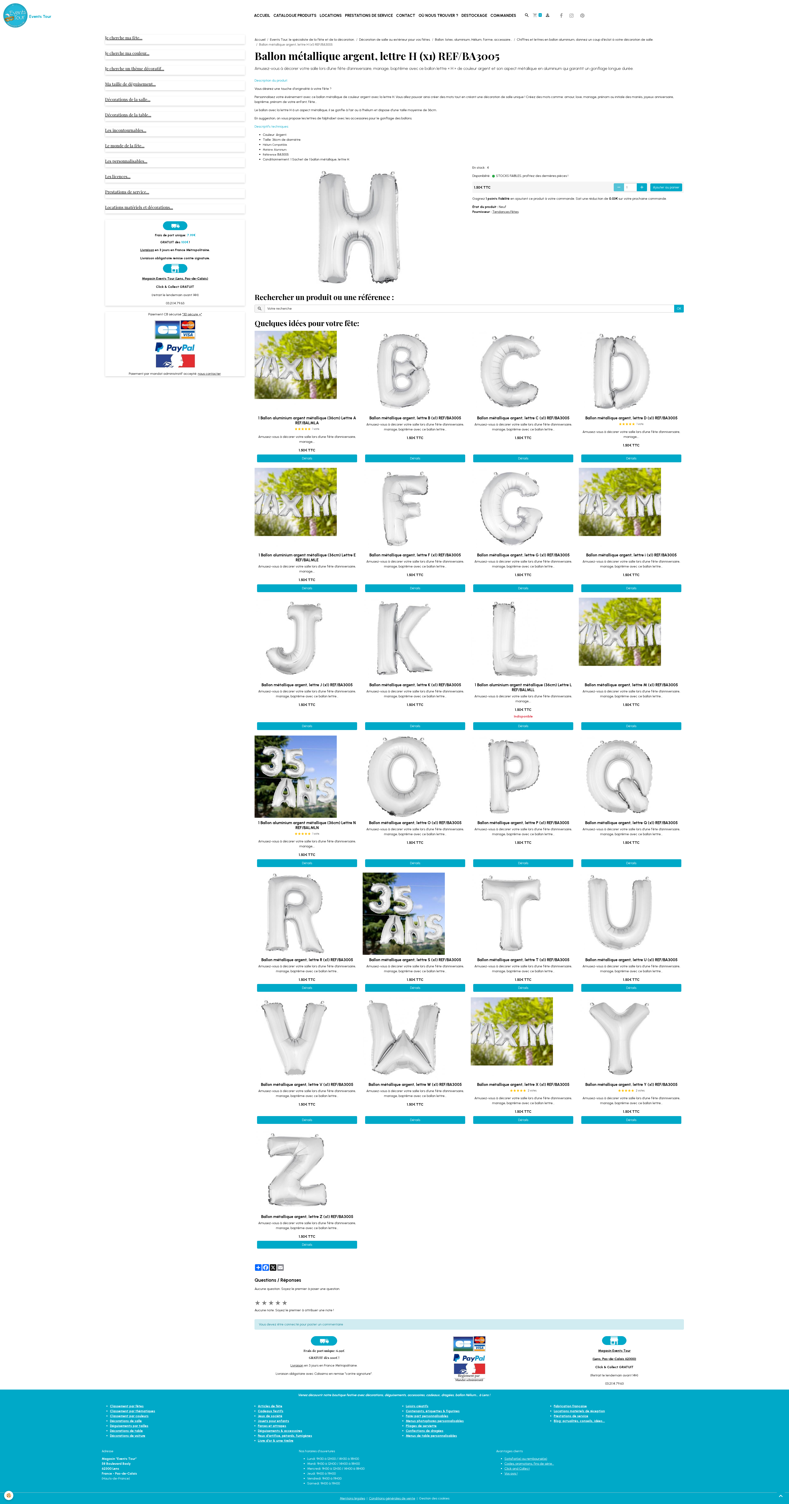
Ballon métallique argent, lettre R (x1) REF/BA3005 (307, 959)
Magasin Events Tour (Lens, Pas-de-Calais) (175, 278)
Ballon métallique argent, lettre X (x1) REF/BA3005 (523, 1084)
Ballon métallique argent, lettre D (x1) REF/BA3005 (631, 418)
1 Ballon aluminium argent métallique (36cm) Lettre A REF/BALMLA (307, 420)
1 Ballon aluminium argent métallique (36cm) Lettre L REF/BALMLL (523, 687)
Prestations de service (369, 15)
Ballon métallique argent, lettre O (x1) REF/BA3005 (415, 822)
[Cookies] (8, 1495)
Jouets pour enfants (273, 1421)
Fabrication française (570, 1406)
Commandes (503, 15)
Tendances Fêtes (505, 212)
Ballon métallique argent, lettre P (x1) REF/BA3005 (523, 822)
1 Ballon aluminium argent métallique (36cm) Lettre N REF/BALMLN (307, 825)
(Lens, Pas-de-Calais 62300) (614, 1359)
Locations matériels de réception (579, 1411)
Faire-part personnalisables (427, 1416)
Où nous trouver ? (438, 15)
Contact (405, 15)
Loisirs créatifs (417, 1406)
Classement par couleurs (129, 1416)
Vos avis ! (511, 1473)
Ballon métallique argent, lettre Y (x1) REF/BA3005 (631, 1084)
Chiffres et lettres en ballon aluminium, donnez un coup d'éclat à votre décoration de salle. (585, 40)
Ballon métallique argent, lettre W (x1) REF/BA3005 (415, 1084)
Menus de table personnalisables (431, 1436)
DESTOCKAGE (474, 15)
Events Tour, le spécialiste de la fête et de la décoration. (312, 40)
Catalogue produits (294, 15)
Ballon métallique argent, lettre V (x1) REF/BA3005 (307, 1084)
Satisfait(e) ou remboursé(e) (525, 1459)
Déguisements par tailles (129, 1426)
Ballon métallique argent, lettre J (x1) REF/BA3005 (307, 685)
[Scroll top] (781, 1496)
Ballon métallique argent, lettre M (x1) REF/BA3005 (631, 685)
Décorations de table (126, 1431)
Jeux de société (270, 1416)
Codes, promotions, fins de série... (529, 1464)
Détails (307, 458)
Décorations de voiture (127, 1436)
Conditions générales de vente (392, 1498)
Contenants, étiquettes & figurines (433, 1411)
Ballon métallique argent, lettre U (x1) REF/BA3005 (631, 959)
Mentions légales (352, 1498)
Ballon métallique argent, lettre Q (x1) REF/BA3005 (631, 822)
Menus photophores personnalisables (435, 1421)
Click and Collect (517, 1469)
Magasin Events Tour (614, 1351)
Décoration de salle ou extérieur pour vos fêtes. (394, 40)
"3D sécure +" (192, 314)
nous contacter (209, 374)
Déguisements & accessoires (280, 1431)
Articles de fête (270, 1406)
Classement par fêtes (127, 1406)
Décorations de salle (126, 1421)
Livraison (297, 1365)
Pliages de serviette (421, 1426)
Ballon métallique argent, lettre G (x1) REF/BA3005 (523, 555)
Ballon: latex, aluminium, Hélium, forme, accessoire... (473, 40)
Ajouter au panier (666, 187)
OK (679, 308)
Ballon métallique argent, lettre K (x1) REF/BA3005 (415, 685)
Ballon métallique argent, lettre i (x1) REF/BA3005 (631, 555)
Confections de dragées (424, 1431)
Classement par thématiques (132, 1411)
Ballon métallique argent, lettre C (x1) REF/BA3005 (523, 418)
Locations (331, 15)
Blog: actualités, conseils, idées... (579, 1421)
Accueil (262, 15)
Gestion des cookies (434, 1498)
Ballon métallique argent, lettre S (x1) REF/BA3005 (415, 959)
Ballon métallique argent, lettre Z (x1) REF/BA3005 (307, 1216)
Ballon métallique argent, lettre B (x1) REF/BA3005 (415, 418)
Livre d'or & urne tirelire (275, 1441)
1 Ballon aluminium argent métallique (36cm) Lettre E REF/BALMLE (307, 557)
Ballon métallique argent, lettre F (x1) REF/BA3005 (415, 555)
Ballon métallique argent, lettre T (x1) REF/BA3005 (523, 959)
